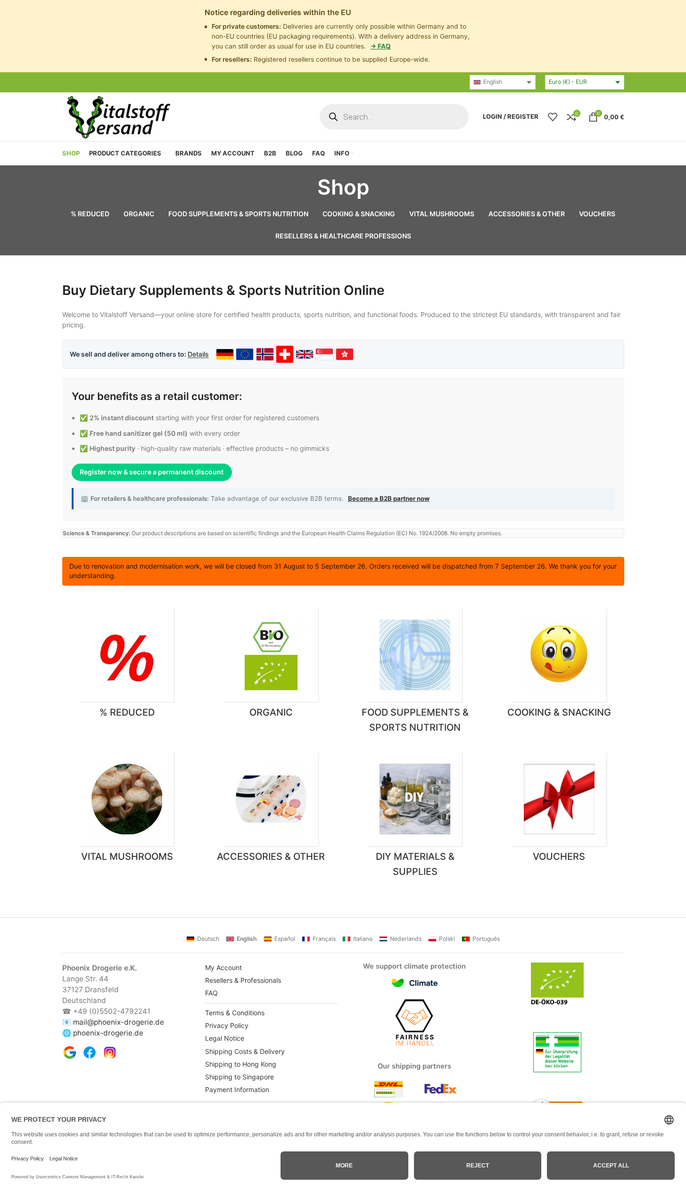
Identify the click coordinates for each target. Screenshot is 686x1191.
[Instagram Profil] (109, 1052)
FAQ (211, 993)
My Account (223, 967)
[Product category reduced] (127, 665)
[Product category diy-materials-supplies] (415, 817)
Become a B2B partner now (389, 498)
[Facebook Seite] (89, 1052)
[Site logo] (117, 116)
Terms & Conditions (234, 1013)
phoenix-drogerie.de (108, 1032)
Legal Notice (224, 1038)
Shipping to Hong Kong (240, 1064)
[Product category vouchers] (559, 809)
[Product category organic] (271, 665)
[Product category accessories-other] (271, 809)
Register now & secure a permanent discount (151, 472)
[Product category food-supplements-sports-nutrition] (415, 673)
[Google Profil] (69, 1052)
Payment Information (237, 1089)
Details (198, 354)
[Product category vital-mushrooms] (127, 809)
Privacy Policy (226, 1025)
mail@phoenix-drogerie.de (118, 1022)
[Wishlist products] (552, 116)
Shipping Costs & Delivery (245, 1051)
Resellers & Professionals (243, 980)
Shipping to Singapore (239, 1077)
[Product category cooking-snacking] (559, 665)
